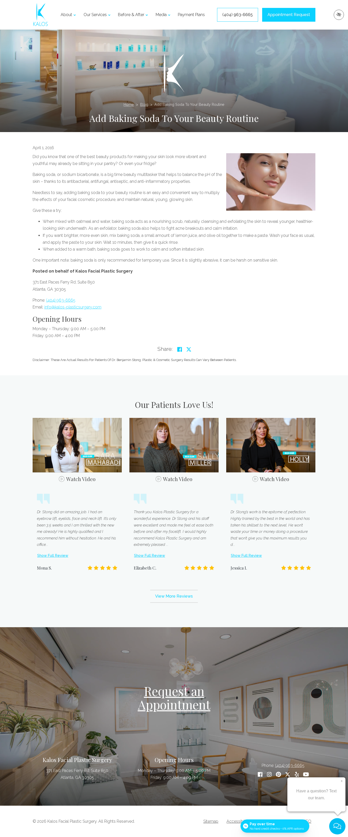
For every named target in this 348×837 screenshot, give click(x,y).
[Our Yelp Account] (296, 774)
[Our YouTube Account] (306, 774)
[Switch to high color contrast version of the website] (339, 15)
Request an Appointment (174, 698)
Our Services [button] (95, 14)
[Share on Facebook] (179, 349)
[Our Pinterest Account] (278, 774)
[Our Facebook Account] (260, 774)
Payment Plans (191, 14)
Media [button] (161, 14)
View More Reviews (174, 596)
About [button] (66, 14)
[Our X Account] (287, 774)
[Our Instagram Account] (269, 774)
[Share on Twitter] (188, 349)
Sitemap (210, 821)
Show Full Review (52, 555)
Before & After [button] (131, 14)
